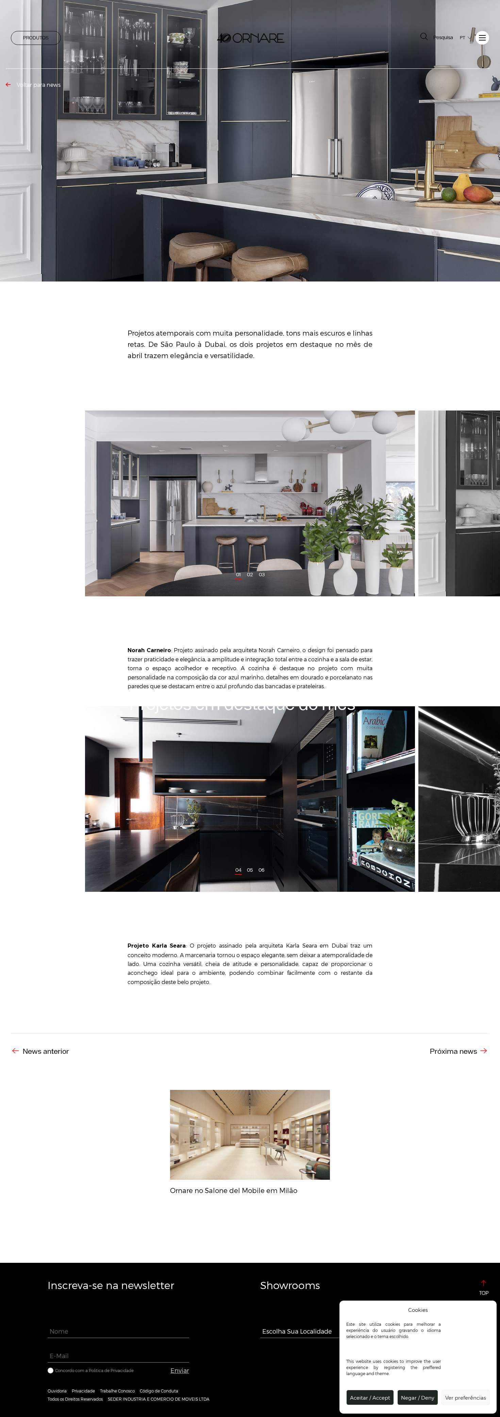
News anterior (45, 1051)
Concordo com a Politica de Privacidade (94, 1370)
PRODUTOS (36, 38)
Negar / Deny (417, 1398)
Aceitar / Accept (370, 1398)
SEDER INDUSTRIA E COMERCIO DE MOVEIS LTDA (159, 1399)
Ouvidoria (57, 1390)
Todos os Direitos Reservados (75, 1399)
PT (462, 37)
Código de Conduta (159, 1390)
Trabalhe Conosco (117, 1390)
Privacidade (83, 1390)
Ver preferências (465, 1398)
